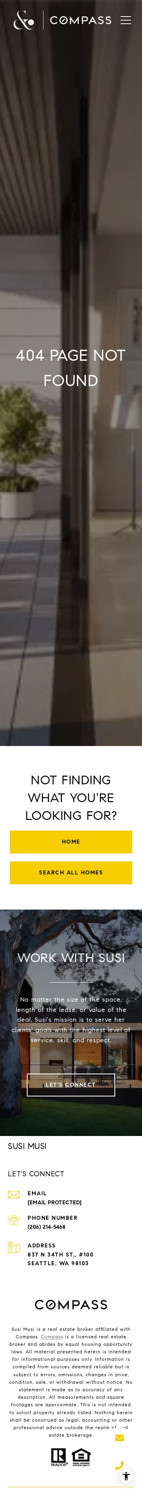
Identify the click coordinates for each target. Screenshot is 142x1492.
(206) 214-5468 (46, 1227)
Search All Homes (71, 872)
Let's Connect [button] (71, 1084)
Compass (52, 1336)
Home (71, 841)
